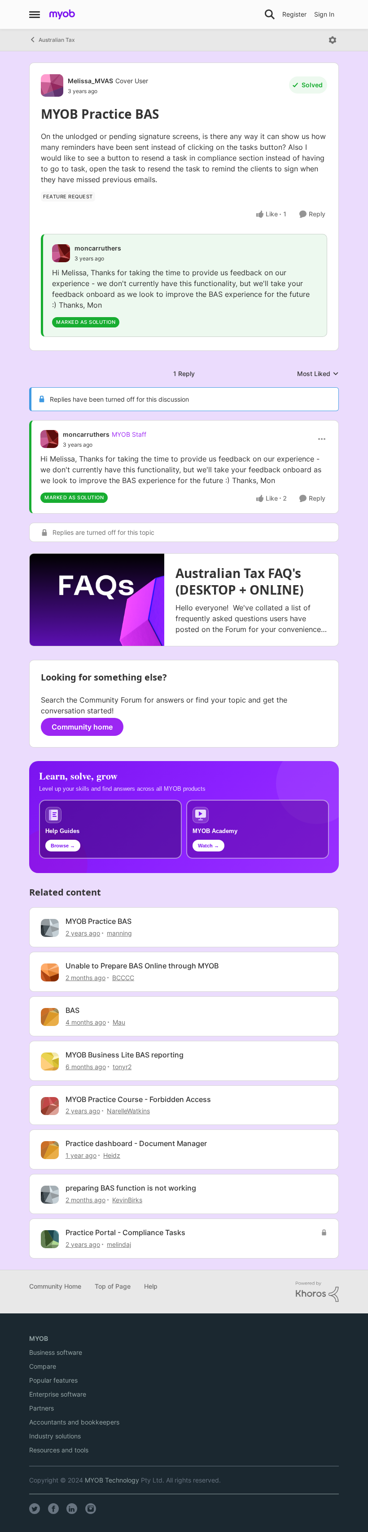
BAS (72, 1010)
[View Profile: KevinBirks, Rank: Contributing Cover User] (50, 1195)
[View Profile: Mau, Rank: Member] (50, 1017)
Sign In (324, 14)
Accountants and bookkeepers (74, 1422)
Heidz (111, 1155)
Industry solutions (55, 1436)
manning (119, 933)
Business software (55, 1352)
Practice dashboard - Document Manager (136, 1143)
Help (151, 1286)
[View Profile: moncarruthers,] (61, 253)
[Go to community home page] (62, 14)
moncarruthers (97, 248)
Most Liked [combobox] (318, 374)
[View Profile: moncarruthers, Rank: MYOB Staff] (49, 439)
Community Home (55, 1286)
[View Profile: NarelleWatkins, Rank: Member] (50, 1106)
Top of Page (113, 1286)
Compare (42, 1366)
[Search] (269, 14)
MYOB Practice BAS (98, 921)
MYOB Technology (112, 1480)
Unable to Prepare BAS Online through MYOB (142, 965)
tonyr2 (122, 1067)
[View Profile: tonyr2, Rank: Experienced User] (50, 1062)
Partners (41, 1408)
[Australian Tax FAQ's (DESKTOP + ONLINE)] (97, 600)
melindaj (119, 1244)
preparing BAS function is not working (131, 1187)
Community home (82, 726)
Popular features (53, 1380)
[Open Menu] (332, 40)
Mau (119, 1022)
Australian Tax (57, 39)
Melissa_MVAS (90, 81)
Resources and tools (58, 1450)
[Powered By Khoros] (317, 1291)
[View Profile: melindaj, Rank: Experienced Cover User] (50, 1239)
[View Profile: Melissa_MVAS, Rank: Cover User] (52, 85)
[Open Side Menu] (34, 14)
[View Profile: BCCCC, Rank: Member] (50, 972)
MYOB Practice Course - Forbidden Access (138, 1099)
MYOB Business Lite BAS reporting (125, 1054)
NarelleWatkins (128, 1111)
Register (294, 14)
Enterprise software (57, 1394)
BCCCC (123, 977)
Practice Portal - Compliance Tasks (125, 1232)
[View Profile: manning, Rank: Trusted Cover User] (50, 928)
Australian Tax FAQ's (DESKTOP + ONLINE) (239, 581)
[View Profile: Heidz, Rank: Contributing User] (50, 1150)
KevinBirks (127, 1200)
